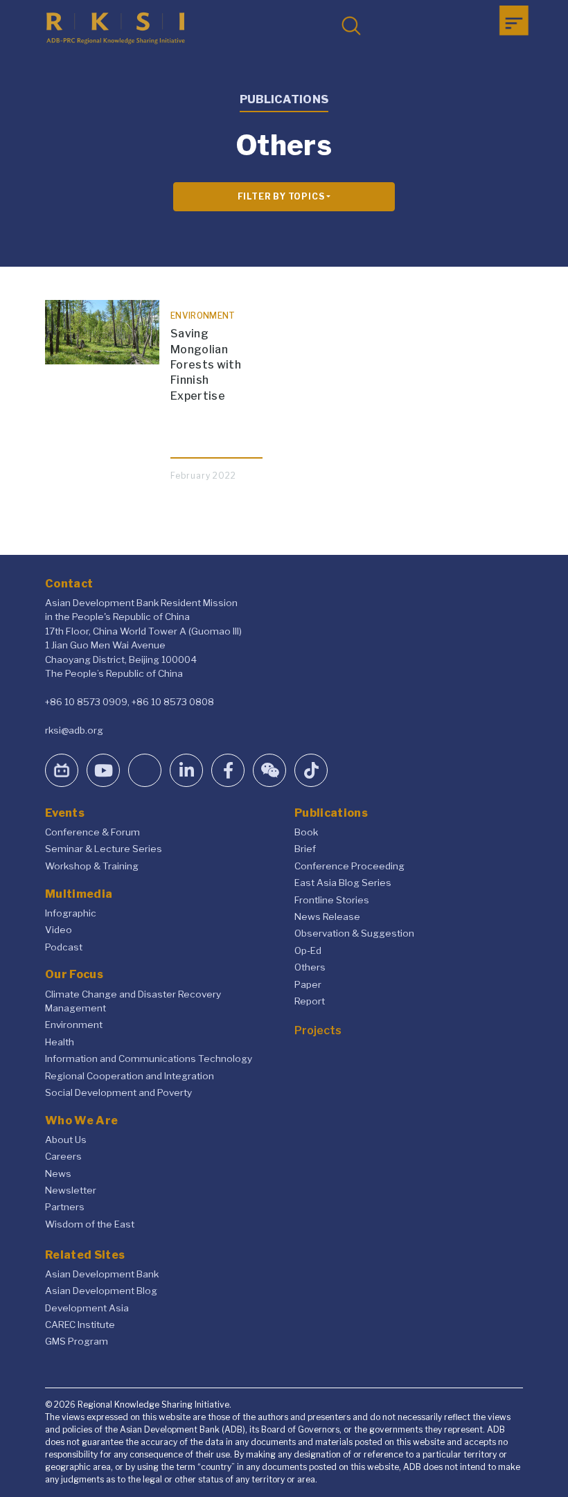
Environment (74, 1024)
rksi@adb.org (74, 730)
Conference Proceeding (349, 865)
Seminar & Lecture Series (103, 848)
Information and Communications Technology (148, 1058)
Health (59, 1041)
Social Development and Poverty (118, 1092)
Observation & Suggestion (354, 933)
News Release (327, 916)
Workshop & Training (92, 865)
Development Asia (87, 1307)
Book (306, 832)
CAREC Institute (80, 1324)
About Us (66, 1139)
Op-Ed (307, 950)
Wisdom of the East (89, 1224)
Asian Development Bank (102, 1273)
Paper (307, 984)
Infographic (70, 913)
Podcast (63, 947)
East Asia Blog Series (342, 882)
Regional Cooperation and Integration (129, 1075)
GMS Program (76, 1341)
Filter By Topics (281, 196)
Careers (63, 1156)
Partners (65, 1206)
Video (58, 929)
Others (310, 967)
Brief (305, 848)
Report (309, 1001)
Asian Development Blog (101, 1290)
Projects (317, 1030)
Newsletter (70, 1190)
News (58, 1173)
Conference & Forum (92, 832)
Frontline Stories (331, 899)
